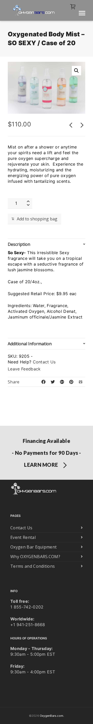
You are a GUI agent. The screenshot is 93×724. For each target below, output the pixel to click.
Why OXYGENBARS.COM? (35, 556)
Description (19, 244)
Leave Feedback (24, 368)
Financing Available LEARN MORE (46, 453)
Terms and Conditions (32, 566)
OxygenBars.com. (52, 716)
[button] (76, 70)
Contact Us (44, 361)
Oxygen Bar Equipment (33, 547)
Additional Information (30, 344)
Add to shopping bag (37, 219)
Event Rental (23, 537)
